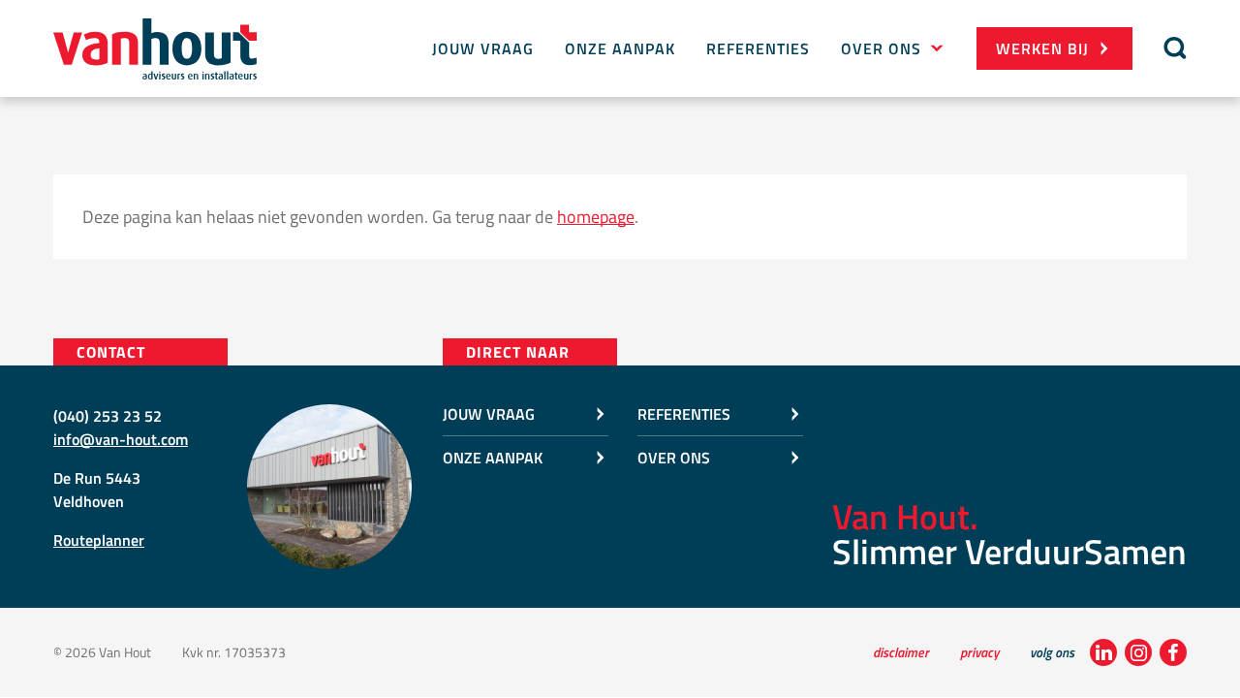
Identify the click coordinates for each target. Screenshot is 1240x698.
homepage (596, 217)
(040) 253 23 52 (107, 416)
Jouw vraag (483, 48)
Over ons (881, 48)
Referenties (758, 48)
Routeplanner (98, 540)
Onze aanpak (620, 48)
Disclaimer (901, 652)
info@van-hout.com (120, 439)
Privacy (979, 652)
